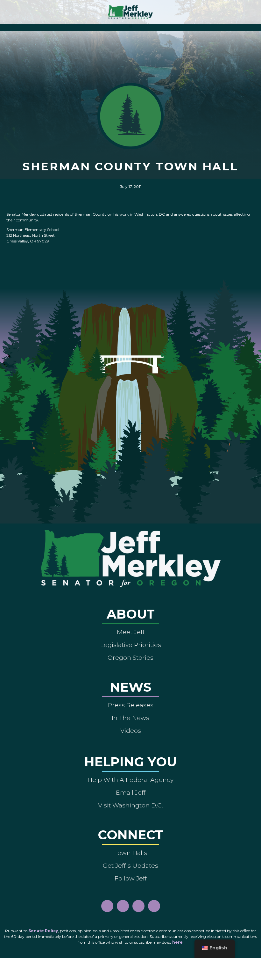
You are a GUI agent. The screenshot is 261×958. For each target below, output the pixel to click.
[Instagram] (123, 906)
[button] (130, 26)
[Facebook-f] (107, 906)
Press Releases (130, 705)
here (177, 942)
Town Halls (130, 853)
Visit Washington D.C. (130, 805)
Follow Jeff (131, 878)
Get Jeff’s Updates (130, 865)
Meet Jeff (131, 632)
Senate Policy (43, 930)
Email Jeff (130, 792)
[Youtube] (138, 906)
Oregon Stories (130, 657)
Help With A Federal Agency (130, 779)
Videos (130, 730)
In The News (130, 718)
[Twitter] (154, 906)
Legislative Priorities (130, 645)
